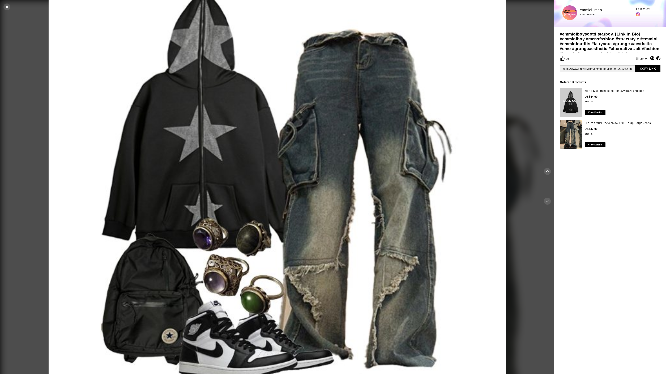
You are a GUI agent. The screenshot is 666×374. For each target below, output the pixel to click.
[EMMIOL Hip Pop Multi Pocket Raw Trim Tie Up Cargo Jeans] (609, 134)
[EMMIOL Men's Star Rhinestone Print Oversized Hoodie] (609, 102)
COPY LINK (648, 68)
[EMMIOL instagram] (638, 14)
